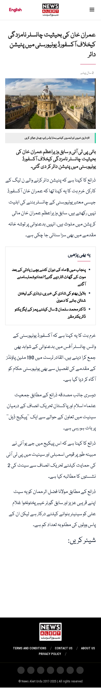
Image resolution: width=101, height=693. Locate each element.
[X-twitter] (70, 670)
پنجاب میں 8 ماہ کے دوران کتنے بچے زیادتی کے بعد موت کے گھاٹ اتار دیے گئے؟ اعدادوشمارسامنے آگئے (49, 277)
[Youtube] (50, 670)
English (15, 10)
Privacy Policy (50, 654)
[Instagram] (80, 670)
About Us (88, 648)
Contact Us (64, 648)
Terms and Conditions (29, 648)
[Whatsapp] (60, 670)
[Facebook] (30, 670)
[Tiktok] (40, 670)
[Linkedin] (21, 670)
